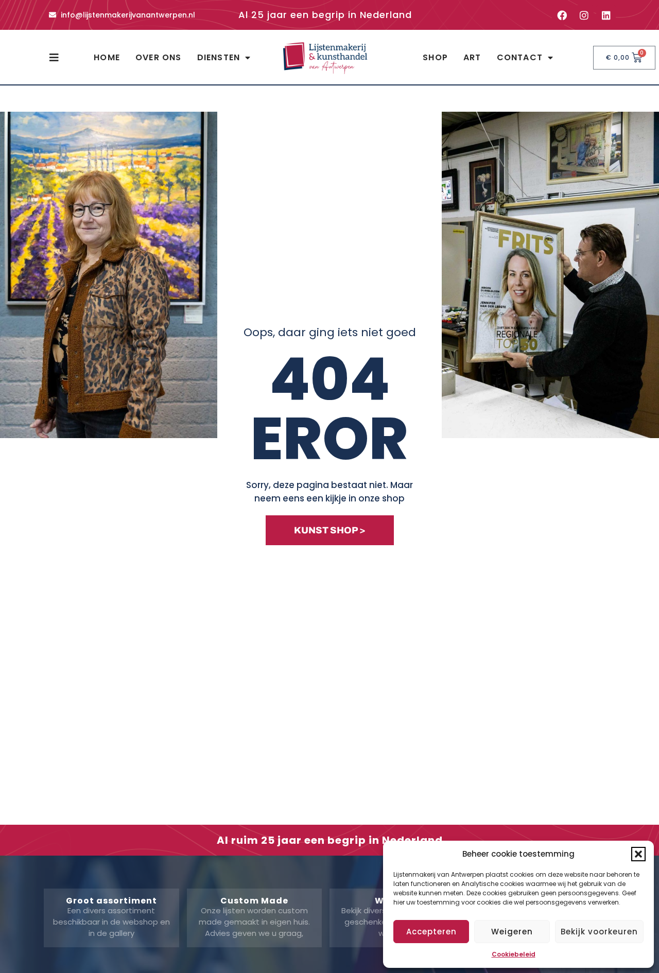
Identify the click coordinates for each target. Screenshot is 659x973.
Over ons (158, 57)
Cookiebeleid (513, 954)
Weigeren (512, 931)
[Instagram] (584, 15)
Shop (435, 57)
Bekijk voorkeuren (599, 931)
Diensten (218, 57)
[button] (638, 854)
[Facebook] (561, 15)
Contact (520, 57)
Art (472, 57)
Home (107, 57)
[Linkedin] (606, 15)
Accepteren (431, 931)
